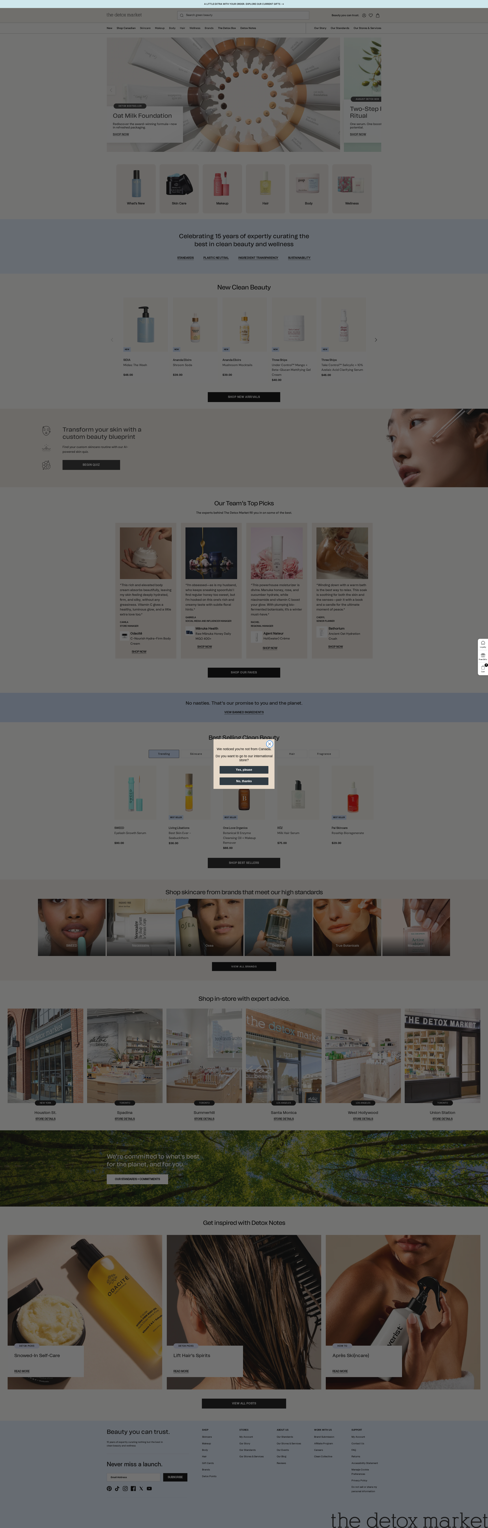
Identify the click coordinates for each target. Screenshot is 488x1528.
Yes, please (244, 769)
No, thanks (244, 781)
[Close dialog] (269, 744)
